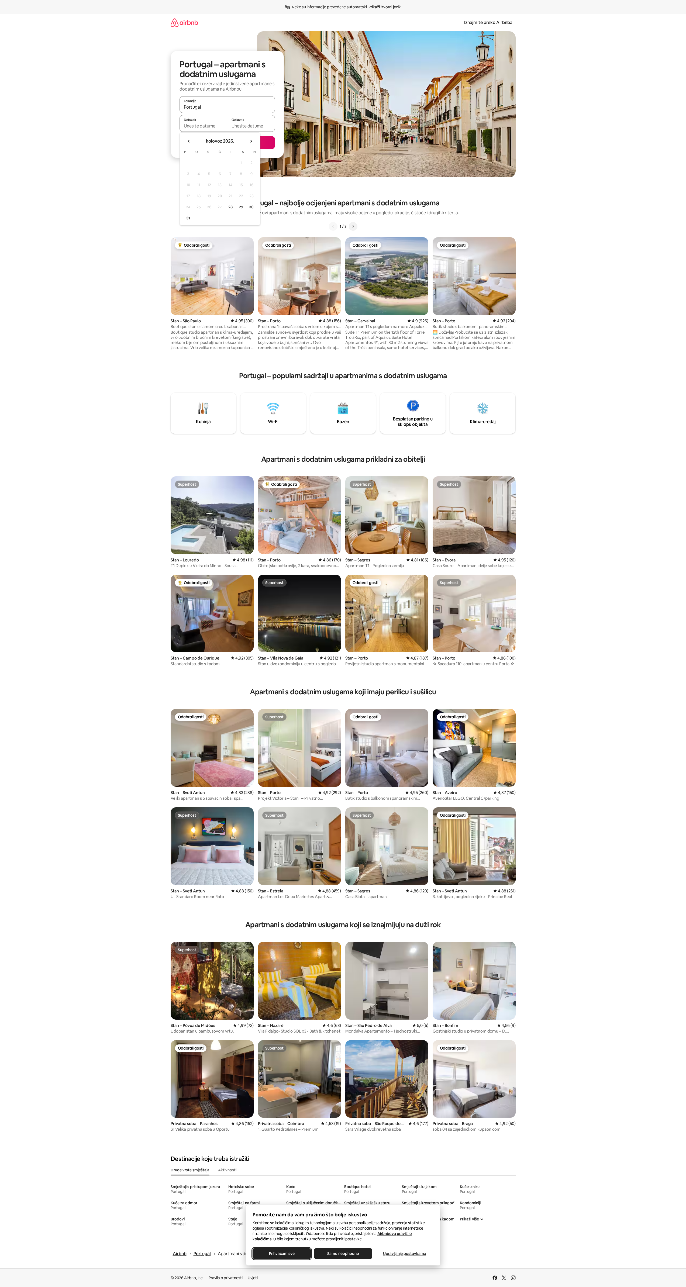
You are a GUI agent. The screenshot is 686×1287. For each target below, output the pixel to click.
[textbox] (203, 126)
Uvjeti (253, 1277)
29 (241, 207)
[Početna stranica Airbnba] (184, 22)
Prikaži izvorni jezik (384, 7)
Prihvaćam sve (281, 1253)
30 (251, 207)
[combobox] (227, 107)
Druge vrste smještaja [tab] (190, 1170)
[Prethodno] (333, 226)
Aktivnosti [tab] (227, 1170)
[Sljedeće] (353, 226)
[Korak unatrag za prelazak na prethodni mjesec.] (189, 141)
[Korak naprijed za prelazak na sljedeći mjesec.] (251, 141)
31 (188, 218)
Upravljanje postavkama (404, 1253)
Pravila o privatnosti (226, 1277)
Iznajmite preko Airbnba (488, 22)
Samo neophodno (343, 1253)
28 (230, 207)
